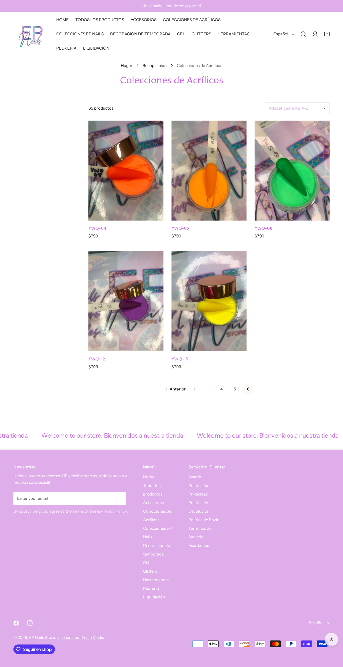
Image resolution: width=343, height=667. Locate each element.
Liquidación (154, 596)
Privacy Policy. (114, 511)
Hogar (126, 65)
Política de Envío (203, 519)
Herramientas (156, 579)
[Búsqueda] (303, 34)
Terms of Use (84, 511)
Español (280, 33)
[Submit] (119, 498)
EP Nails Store (42, 637)
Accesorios (153, 502)
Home (148, 476)
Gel (146, 562)
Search (194, 476)
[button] (327, 34)
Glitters (150, 571)
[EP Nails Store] (30, 34)
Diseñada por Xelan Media (80, 637)
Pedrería (151, 588)
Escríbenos (198, 545)
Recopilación (155, 65)
